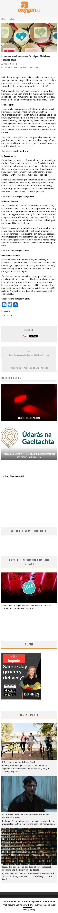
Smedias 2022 (16, 67)
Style (36, 67)
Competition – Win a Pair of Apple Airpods (29, 367)
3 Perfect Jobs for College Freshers (20, 761)
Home (3, 19)
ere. (28, 298)
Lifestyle (7, 67)
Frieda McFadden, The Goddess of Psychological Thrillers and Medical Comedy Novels (26, 868)
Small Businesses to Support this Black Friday (29, 355)
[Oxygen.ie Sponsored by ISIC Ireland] (29, 602)
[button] (29, 37)
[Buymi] (21, 699)
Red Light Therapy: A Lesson (29, 417)
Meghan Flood (9, 64)
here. (25, 151)
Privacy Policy (29, 909)
